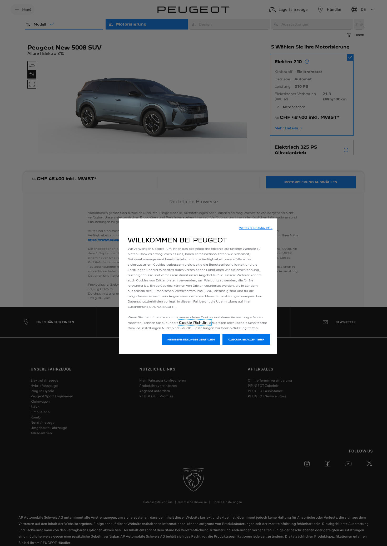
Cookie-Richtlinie (195, 322)
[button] (255, 228)
